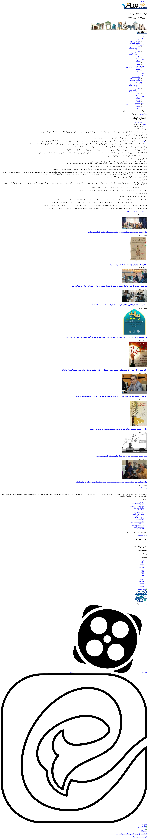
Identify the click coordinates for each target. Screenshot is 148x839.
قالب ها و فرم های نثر (137, 211)
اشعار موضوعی (132, 54)
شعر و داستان (140, 44)
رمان (143, 140)
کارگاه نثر (128, 211)
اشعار (138, 51)
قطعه (137, 161)
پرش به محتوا (143, 1)
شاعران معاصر (132, 48)
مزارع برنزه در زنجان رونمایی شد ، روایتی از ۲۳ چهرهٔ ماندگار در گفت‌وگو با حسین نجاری (117, 232)
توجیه (67, 205)
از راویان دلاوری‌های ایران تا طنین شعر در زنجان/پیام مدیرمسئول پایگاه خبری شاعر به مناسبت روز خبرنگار (111, 396)
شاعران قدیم (133, 49)
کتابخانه (138, 61)
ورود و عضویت (139, 66)
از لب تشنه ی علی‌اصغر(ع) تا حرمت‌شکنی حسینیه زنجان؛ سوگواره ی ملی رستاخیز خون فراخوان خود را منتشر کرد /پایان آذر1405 (104, 370)
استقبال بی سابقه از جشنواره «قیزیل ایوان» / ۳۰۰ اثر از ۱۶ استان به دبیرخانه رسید (119, 305)
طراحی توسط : (140, 837)
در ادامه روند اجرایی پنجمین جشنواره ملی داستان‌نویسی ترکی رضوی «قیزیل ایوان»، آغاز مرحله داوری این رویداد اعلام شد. (106, 337)
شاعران (138, 46)
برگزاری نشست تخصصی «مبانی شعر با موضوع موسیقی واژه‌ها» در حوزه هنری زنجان (118, 429)
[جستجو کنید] (123, 111)
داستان (138, 56)
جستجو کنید (144, 111)
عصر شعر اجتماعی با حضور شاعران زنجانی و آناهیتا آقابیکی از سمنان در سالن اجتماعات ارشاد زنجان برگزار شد (109, 286)
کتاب (142, 59)
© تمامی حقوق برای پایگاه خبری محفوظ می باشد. (131, 834)
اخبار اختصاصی (136, 40)
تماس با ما (137, 70)
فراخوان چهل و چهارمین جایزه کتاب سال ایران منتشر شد (128, 264)
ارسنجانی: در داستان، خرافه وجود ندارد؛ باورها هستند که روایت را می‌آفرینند (122, 456)
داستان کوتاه (138, 122)
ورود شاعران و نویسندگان (133, 67)
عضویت (138, 69)
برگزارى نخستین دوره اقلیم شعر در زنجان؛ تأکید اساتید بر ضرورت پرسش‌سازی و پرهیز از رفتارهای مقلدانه (111, 482)
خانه (142, 36)
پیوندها (138, 64)
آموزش (138, 57)
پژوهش (138, 62)
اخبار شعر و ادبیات (135, 41)
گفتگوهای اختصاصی (134, 43)
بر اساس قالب (133, 53)
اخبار (142, 38)
